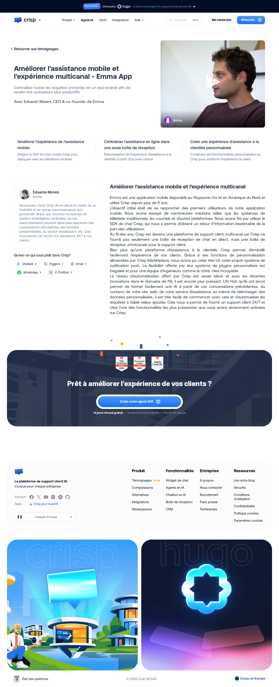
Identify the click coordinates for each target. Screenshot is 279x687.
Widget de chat (177, 480)
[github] (67, 497)
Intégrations (120, 20)
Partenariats (208, 509)
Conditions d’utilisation (242, 497)
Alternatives (140, 495)
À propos (206, 480)
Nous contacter (211, 487)
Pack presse (209, 502)
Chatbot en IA (176, 495)
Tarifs (103, 20)
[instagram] (53, 497)
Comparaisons (142, 487)
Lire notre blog (244, 480)
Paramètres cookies (248, 520)
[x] (39, 497)
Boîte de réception (179, 502)
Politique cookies (246, 513)
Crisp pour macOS (45, 504)
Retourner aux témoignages (36, 49)
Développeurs (142, 509)
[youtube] (46, 497)
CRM (169, 509)
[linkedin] (60, 497)
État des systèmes (35, 679)
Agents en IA (175, 487)
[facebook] (31, 497)
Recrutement (209, 495)
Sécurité (240, 487)
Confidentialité (244, 506)
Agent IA (87, 20)
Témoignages (144, 480)
